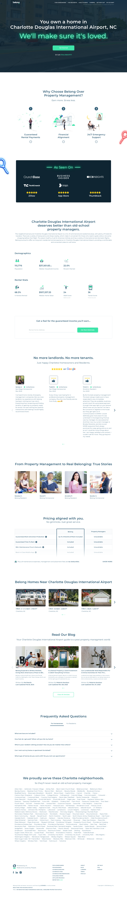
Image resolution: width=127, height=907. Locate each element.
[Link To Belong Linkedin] (18, 872)
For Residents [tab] (71, 723)
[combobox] (52, 330)
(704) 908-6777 (66, 55)
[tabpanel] (63, 744)
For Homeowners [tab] (57, 723)
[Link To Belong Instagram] (21, 872)
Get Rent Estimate (87, 330)
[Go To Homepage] (16, 2)
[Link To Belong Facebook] (14, 872)
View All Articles (63, 694)
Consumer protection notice (52, 889)
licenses (43, 885)
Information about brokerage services (29, 889)
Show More (107, 561)
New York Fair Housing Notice (22, 887)
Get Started (63, 48)
